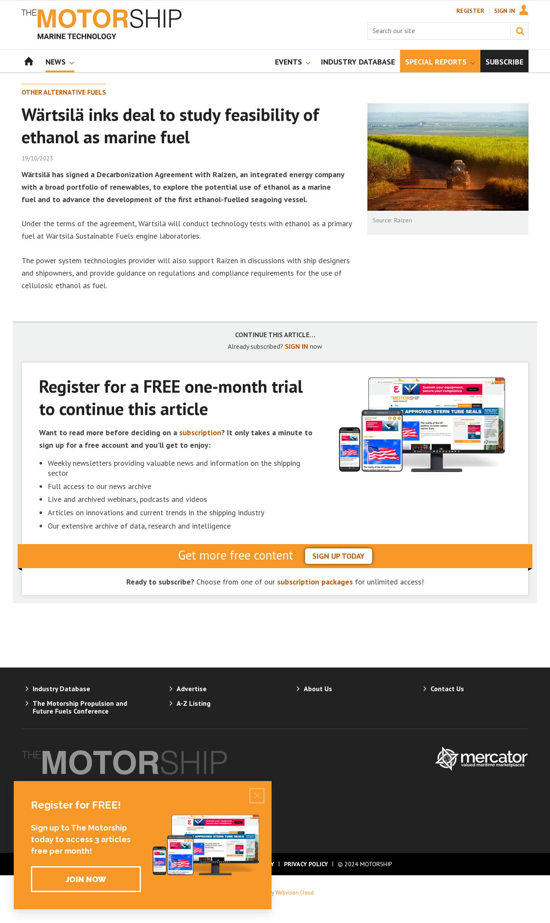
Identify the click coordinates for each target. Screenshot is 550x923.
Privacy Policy (306, 864)
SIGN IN (296, 346)
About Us (318, 688)
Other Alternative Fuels (63, 92)
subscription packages (315, 582)
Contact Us (447, 688)
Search (520, 31)
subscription (200, 432)
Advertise (192, 688)
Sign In (504, 10)
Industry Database (61, 688)
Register (470, 10)
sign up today (338, 556)
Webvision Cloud (294, 892)
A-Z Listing (194, 703)
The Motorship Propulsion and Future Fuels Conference (80, 707)
